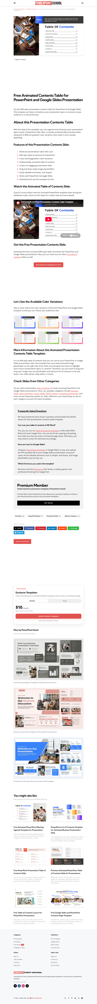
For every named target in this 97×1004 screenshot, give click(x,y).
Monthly (32, 601)
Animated (19, 516)
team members (26, 393)
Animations (17, 942)
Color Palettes (18, 959)
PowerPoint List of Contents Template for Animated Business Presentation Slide (67, 830)
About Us (54, 956)
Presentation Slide (54, 516)
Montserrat (38, 469)
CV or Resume (55, 948)
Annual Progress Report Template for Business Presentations (35, 682)
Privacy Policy (55, 965)
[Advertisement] (48, 77)
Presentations (18, 939)
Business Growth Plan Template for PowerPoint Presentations (35, 732)
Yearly (65, 601)
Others (16, 952)
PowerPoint (38, 998)
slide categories (43, 388)
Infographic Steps (19, 948)
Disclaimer (54, 962)
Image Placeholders (35, 516)
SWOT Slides (55, 945)
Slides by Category (72, 516)
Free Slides (18, 945)
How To (16, 956)
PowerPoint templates (36, 450)
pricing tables (39, 393)
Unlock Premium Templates (48, 616)
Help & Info (54, 952)
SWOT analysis (52, 393)
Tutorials (16, 962)
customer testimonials (68, 393)
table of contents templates (47, 430)
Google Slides (55, 942)
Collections (54, 935)
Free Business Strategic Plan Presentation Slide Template (34, 781)
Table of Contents (20, 59)
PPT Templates (55, 939)
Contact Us (54, 959)
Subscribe (17, 965)
